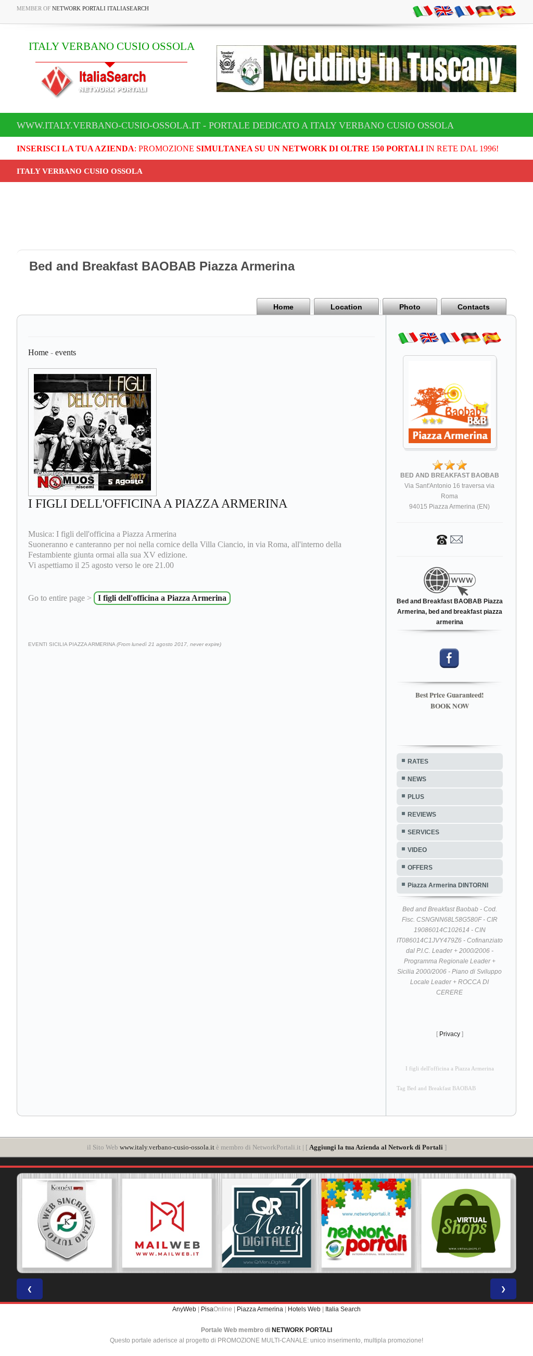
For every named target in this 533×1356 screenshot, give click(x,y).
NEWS (417, 779)
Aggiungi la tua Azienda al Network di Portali (376, 1147)
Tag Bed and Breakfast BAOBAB (436, 1088)
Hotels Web (304, 1309)
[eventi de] (485, 11)
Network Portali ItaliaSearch (100, 8)
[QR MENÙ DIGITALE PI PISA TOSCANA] (266, 1223)
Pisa (207, 1309)
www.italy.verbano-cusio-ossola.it (167, 1147)
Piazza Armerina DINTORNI (448, 885)
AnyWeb (184, 1309)
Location (346, 307)
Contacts (474, 307)
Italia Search (343, 1309)
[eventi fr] (464, 11)
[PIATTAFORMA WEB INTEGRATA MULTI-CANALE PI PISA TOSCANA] (67, 1223)
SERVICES (423, 832)
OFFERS (420, 867)
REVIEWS (422, 814)
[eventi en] (443, 11)
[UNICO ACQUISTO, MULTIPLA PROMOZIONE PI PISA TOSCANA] (366, 1223)
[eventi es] (506, 11)
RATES (418, 761)
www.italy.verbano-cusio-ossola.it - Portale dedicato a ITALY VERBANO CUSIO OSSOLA (235, 125)
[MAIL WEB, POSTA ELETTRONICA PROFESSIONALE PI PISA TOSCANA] (167, 1223)
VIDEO (417, 850)
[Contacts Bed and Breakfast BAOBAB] (450, 539)
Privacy (449, 1034)
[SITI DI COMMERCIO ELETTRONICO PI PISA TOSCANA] (466, 1223)
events (65, 352)
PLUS (416, 796)
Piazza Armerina (260, 1309)
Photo (410, 307)
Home (283, 307)
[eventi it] (422, 11)
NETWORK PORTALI (302, 1330)
